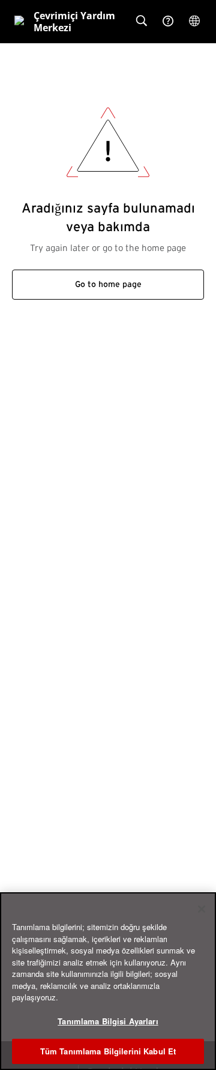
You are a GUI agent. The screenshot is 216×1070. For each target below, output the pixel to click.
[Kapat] (201, 909)
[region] (108, 981)
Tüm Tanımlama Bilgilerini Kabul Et (108, 1051)
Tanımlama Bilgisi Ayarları (108, 1021)
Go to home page (108, 284)
